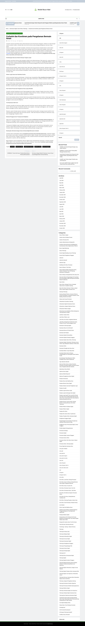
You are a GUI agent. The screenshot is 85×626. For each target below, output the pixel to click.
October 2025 (62, 199)
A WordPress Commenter (65, 171)
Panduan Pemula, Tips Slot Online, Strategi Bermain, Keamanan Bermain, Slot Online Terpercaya (68, 403)
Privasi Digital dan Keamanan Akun (66, 446)
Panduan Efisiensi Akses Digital (66, 383)
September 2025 (63, 202)
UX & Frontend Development (65, 609)
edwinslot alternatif (63, 260)
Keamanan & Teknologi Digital (65, 325)
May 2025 (61, 211)
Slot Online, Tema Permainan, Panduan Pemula (68, 502)
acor (63, 71)
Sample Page (41, 18)
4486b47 (9, 40)
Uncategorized (62, 607)
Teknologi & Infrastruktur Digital (66, 536)
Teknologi (61, 529)
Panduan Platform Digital (64, 409)
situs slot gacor (63, 90)
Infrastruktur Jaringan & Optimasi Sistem (67, 306)
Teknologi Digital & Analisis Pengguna (67, 560)
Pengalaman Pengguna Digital (65, 418)
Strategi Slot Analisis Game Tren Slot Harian (68, 522)
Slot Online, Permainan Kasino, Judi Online (68, 490)
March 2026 (62, 187)
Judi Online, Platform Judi (64, 317)
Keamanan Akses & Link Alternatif (66, 327)
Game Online (62, 282)
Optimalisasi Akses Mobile (65, 369)
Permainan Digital (63, 433)
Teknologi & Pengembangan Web (66, 545)
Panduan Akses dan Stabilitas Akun (66, 381)
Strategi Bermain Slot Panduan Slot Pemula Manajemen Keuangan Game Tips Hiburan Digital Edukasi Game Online (69, 518)
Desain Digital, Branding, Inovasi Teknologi (68, 253)
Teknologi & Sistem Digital (65, 548)
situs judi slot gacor (63, 455)
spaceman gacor (63, 114)
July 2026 (61, 178)
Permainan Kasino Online (64, 437)
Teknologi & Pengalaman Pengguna (66, 543)
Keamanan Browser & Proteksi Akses (67, 330)
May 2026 (61, 182)
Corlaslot (12, 146)
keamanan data (19, 146)
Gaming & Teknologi (63, 291)
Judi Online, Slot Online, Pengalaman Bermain (68, 319)
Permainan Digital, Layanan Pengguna (67, 435)
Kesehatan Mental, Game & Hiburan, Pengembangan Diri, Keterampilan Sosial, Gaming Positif (69, 354)
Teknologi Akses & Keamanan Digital (67, 555)
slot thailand (62, 505)
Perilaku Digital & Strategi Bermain (66, 428)
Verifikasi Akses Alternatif (65, 614)
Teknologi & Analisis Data (64, 531)
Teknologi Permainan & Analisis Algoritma (68, 583)
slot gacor (61, 52)
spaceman (61, 123)
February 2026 (62, 190)
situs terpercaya (63, 99)
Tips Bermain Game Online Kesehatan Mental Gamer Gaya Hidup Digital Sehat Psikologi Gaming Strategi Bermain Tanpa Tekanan (69, 599)
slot (60, 85)
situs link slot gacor (63, 42)
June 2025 (61, 209)
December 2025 (63, 194)
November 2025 (63, 197)
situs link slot (62, 66)
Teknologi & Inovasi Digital (65, 538)
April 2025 (61, 213)
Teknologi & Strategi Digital (65, 550)
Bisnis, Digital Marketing (64, 248)
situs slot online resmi (64, 467)
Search (60, 137)
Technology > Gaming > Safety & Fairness (67, 526)
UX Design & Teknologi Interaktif (66, 612)
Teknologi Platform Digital (65, 588)
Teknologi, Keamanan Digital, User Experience (68, 590)
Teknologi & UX (62, 553)
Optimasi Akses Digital (64, 371)
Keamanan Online (63, 345)
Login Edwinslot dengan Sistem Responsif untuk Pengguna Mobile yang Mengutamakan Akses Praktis (30, 22)
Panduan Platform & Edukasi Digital (66, 406)
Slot (60, 71)
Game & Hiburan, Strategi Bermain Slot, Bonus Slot (69, 274)
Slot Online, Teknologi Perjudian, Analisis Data (68, 500)
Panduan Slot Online (63, 411)
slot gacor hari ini (63, 76)
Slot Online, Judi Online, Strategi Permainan (68, 479)
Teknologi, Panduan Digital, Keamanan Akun (68, 592)
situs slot (61, 47)
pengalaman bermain (28, 146)
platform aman (38, 146)
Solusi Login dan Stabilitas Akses (66, 507)
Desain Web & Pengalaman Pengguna (67, 255)
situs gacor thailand (63, 448)
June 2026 (61, 180)
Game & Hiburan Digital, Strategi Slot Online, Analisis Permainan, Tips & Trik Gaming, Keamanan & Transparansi (68, 271)
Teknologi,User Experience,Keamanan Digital (68, 595)
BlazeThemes (50, 623)
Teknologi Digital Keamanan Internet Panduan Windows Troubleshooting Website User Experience (68, 564)
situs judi (61, 451)
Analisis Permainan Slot (64, 239)
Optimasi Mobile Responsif (65, 373)
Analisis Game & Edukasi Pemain (66, 237)
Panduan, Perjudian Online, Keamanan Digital (68, 416)
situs (60, 61)
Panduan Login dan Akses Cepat (66, 390)
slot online (62, 477)
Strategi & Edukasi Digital (64, 514)
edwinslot (61, 257)
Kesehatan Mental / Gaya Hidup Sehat (67, 350)
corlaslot (8, 53)
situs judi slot (62, 453)
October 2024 (62, 228)
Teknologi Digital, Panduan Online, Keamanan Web (69, 571)
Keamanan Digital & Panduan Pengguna (67, 337)
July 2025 (61, 206)
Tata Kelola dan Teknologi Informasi (66, 524)
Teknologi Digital (63, 557)
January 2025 (62, 221)
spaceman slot (62, 118)
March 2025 (62, 216)
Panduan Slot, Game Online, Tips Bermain (67, 413)
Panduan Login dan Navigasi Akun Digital (67, 392)
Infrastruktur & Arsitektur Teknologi (66, 301)
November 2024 (63, 225)
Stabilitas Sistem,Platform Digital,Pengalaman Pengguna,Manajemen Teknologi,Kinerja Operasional (68, 511)
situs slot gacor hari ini (64, 128)
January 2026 (62, 192)
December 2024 (63, 223)
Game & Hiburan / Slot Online (65, 267)
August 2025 (62, 204)
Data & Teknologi (63, 250)
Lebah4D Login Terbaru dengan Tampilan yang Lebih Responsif (60, 1)
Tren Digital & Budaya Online (65, 602)
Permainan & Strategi (64, 430)
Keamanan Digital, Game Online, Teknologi (14, 33)
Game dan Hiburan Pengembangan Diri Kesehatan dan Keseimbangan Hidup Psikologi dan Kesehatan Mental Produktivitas (69, 278)
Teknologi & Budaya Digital (65, 534)
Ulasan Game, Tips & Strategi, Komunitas (67, 605)
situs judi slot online (63, 458)
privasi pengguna (46, 146)
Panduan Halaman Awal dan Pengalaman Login (69, 385)
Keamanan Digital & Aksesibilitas (66, 335)
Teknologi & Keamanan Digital (65, 541)
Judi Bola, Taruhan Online (64, 314)
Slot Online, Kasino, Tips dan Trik (66, 485)
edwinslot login (62, 262)
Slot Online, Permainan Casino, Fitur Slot (67, 488)
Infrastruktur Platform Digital (65, 308)
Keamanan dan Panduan (64, 332)
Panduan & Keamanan (64, 378)
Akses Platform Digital (64, 235)
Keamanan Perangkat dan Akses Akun (67, 348)
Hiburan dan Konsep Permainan (66, 299)
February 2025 (62, 218)
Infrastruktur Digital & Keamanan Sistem (67, 303)
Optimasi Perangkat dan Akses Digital (67, 376)
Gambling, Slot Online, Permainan (66, 264)
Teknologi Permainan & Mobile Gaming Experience (69, 585)
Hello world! (73, 171)
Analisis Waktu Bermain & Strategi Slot (67, 242)
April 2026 (61, 185)
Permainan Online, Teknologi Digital (66, 443)
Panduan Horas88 (63, 388)
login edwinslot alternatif (64, 361)
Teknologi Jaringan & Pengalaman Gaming (68, 581)
